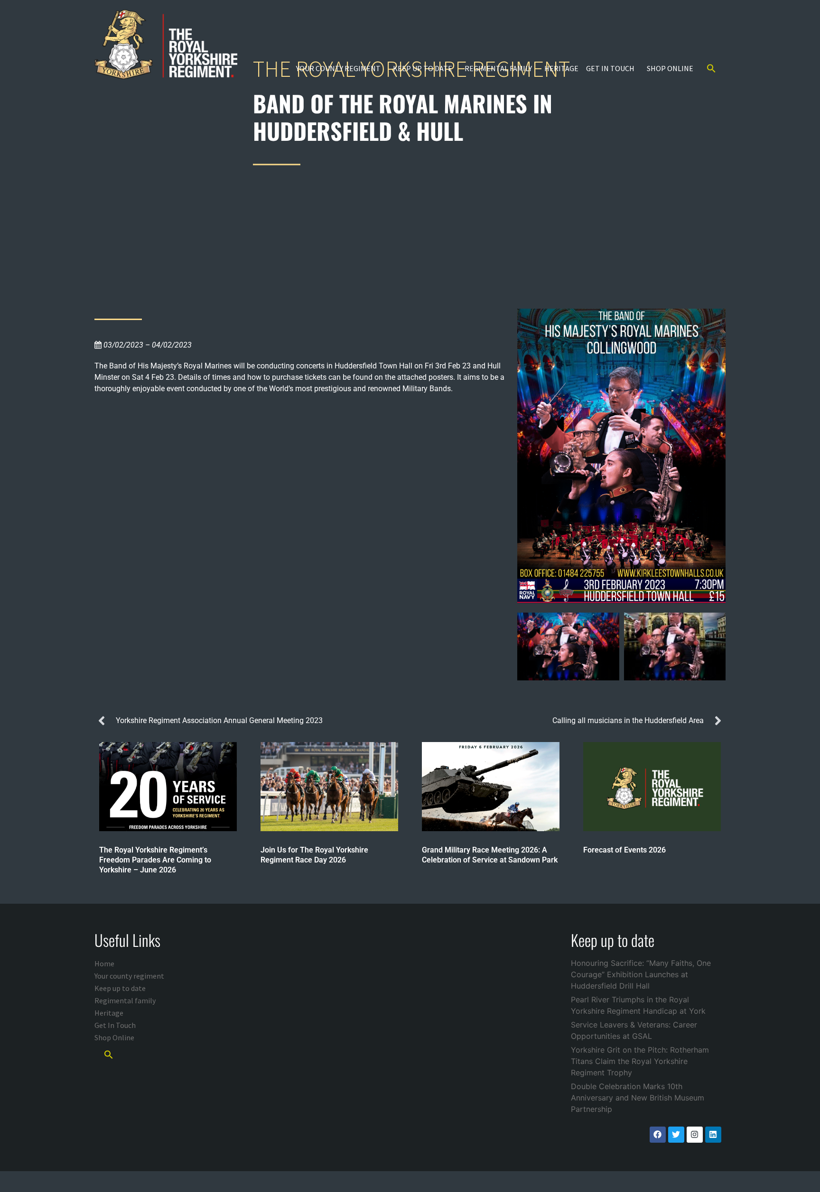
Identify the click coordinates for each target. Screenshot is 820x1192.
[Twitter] (676, 1135)
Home (104, 963)
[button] (711, 68)
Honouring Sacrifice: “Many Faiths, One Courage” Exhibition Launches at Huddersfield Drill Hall (641, 974)
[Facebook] (658, 1135)
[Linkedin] (713, 1135)
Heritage (561, 68)
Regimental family (498, 68)
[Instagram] (695, 1135)
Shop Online (670, 68)
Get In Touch (610, 68)
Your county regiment (338, 68)
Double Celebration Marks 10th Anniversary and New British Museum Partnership (637, 1098)
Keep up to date (422, 68)
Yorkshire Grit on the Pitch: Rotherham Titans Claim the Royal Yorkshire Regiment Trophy (640, 1061)
